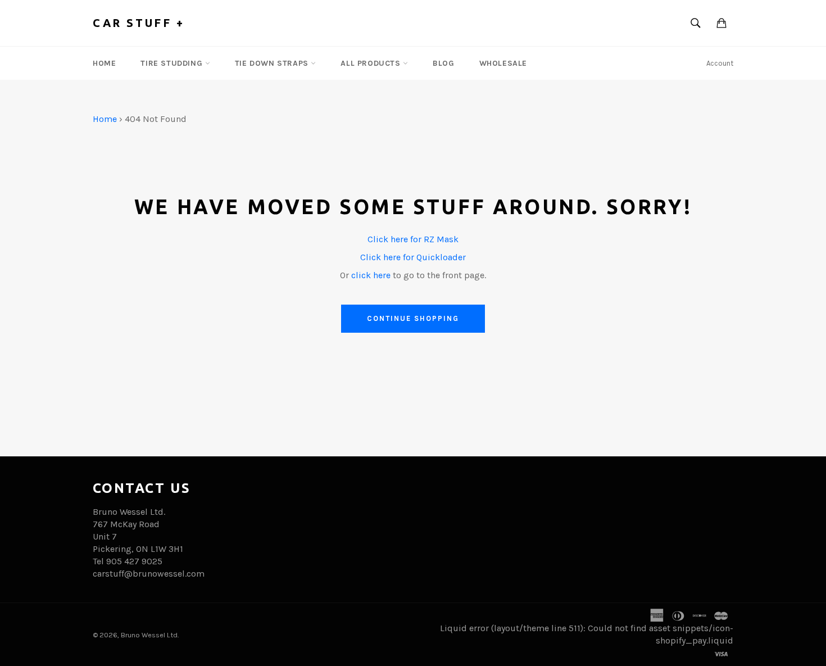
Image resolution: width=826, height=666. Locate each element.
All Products (372, 63)
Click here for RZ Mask (413, 239)
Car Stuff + (139, 22)
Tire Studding (172, 63)
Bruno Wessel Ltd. (150, 635)
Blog (443, 63)
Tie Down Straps (273, 63)
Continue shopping (413, 318)
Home (104, 63)
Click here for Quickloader (413, 257)
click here (371, 275)
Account (719, 63)
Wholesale (503, 63)
